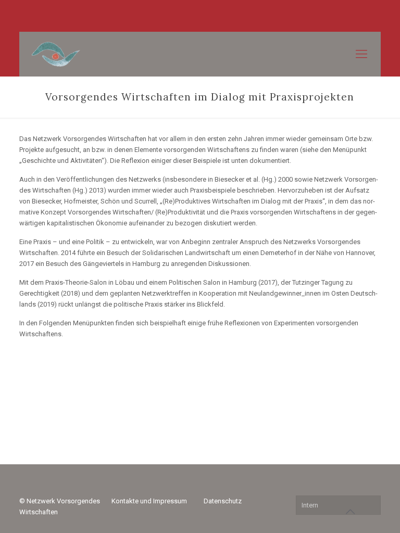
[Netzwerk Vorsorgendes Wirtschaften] (55, 54)
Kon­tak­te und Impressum (149, 501)
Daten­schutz (223, 501)
